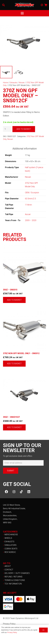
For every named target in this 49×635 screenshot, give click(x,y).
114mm (28, 205)
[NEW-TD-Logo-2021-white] (24, 5)
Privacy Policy (9, 624)
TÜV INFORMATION (13, 584)
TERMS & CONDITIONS (15, 580)
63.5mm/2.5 (30, 198)
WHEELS (8, 538)
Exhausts (13, 83)
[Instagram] (13, 491)
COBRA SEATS (11, 548)
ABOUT (8, 566)
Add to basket (23, 129)
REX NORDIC (10, 552)
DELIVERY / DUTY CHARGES (17, 573)
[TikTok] (21, 491)
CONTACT (9, 569)
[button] (3, 5)
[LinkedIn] (28, 491)
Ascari (28, 214)
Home (5, 83)
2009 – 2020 (30, 220)
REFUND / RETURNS (13, 576)
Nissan (21, 83)
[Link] (42, 5)
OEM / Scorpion (32, 192)
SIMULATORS (10, 545)
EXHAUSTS (9, 541)
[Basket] (46, 5)
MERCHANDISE (11, 534)
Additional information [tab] (24, 148)
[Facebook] (6, 491)
